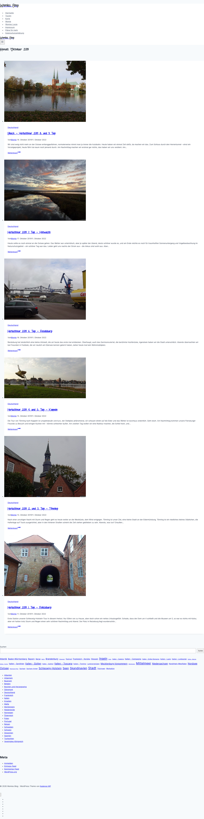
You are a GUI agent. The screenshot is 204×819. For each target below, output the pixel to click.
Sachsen (22, 668)
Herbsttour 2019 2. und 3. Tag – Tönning (33, 509)
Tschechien (9, 739)
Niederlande (9, 710)
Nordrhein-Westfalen (178, 664)
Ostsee (4, 668)
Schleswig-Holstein (50, 668)
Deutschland (13, 127)
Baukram (8, 681)
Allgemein (8, 678)
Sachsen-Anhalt (32, 668)
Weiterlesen (14, 153)
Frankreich (8, 695)
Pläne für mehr (11, 30)
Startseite (9, 13)
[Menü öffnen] (2, 42)
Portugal (7, 721)
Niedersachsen (160, 663)
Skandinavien (78, 668)
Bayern (31, 659)
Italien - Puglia (4, 664)
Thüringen (101, 669)
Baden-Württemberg (17, 659)
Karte (7, 19)
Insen (109, 659)
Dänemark (62, 659)
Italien (6, 698)
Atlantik (3, 659)
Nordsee (192, 663)
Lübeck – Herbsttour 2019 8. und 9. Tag (31, 133)
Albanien (8, 675)
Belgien (7, 684)
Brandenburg (52, 659)
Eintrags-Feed (10, 766)
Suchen (3, 647)
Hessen (94, 659)
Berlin (43, 659)
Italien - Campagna (133, 659)
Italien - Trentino (79, 664)
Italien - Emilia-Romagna (150, 659)
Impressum (10, 27)
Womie (8, 21)
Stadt (92, 668)
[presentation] (104, 92)
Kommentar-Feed (11, 769)
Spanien (7, 736)
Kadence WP (45, 786)
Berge (38, 659)
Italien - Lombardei (179, 659)
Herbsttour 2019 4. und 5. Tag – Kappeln (32, 410)
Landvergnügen (93, 664)
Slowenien (8, 733)
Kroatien (7, 701)
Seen (66, 668)
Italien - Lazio (165, 659)
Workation (110, 668)
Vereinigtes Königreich (13, 741)
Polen (6, 718)
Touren (8, 16)
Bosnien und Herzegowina (15, 687)
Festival (69, 659)
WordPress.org (10, 772)
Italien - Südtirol (47, 664)
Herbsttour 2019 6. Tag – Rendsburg (30, 331)
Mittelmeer (143, 663)
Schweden (8, 727)
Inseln (103, 658)
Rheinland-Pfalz (14, 668)
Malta (6, 704)
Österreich (8, 715)
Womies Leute (11, 24)
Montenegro (9, 707)
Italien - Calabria (118, 659)
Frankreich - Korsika (81, 659)
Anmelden (8, 763)
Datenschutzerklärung (14, 33)
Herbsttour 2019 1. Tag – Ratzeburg (29, 608)
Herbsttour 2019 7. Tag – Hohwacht (29, 232)
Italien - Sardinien (16, 664)
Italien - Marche (192, 659)
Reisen (7, 724)
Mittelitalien (132, 664)
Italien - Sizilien (33, 663)
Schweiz (7, 730)
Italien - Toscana (63, 663)
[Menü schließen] (0, 794)
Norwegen (8, 713)
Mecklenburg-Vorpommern (114, 663)
